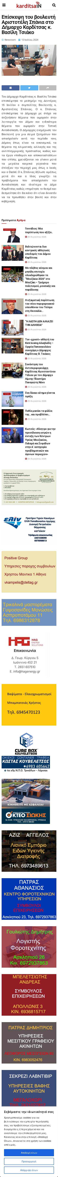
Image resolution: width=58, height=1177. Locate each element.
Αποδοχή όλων (29, 1152)
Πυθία (6, 412)
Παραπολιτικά (9, 229)
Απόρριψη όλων (29, 1170)
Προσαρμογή (29, 1161)
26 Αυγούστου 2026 (36, 236)
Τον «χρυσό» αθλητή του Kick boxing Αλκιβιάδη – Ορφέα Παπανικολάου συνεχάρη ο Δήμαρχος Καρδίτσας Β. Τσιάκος (39, 347)
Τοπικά (7, 248)
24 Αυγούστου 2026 (36, 458)
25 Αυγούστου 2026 (36, 315)
